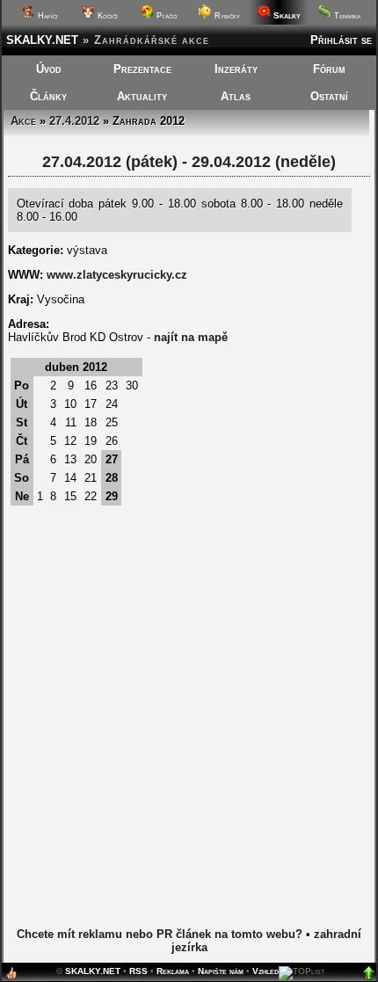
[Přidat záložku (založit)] (11, 977)
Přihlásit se (341, 40)
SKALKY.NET (42, 40)
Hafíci (46, 15)
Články (48, 96)
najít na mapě (191, 337)
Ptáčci (166, 15)
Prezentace (142, 69)
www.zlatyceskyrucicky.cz (117, 274)
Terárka (345, 15)
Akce (23, 120)
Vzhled (265, 971)
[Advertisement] (189, 727)
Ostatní (329, 96)
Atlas (236, 96)
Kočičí (106, 15)
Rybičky (226, 15)
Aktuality (142, 96)
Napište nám (221, 971)
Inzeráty (236, 69)
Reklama (172, 971)
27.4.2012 (74, 120)
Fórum (329, 69)
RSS (138, 971)
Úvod (49, 69)
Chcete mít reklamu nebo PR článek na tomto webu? (159, 934)
